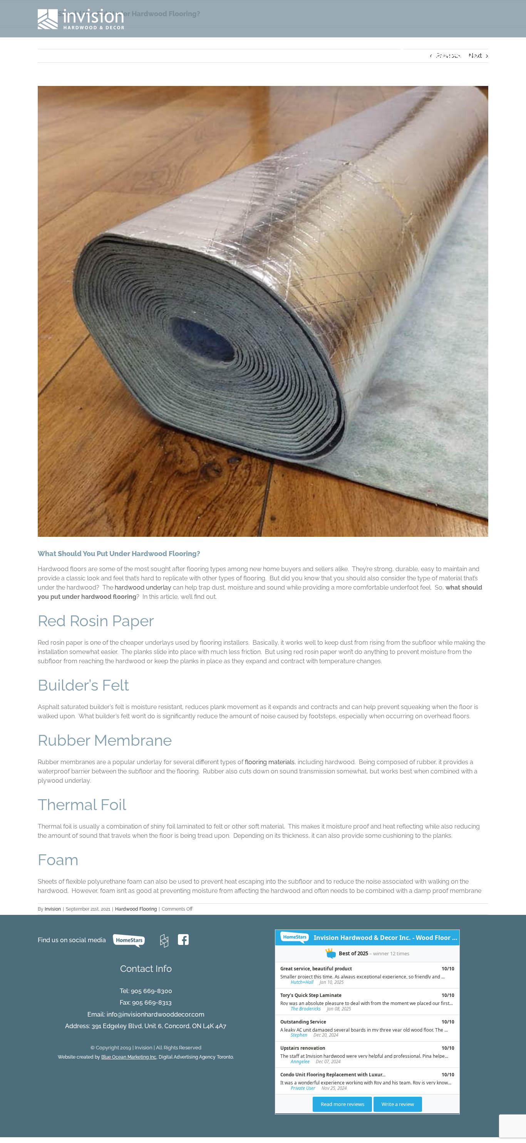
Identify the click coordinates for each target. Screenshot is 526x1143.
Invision (53, 909)
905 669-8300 (151, 991)
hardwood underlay (143, 587)
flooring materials (270, 762)
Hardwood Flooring (136, 909)
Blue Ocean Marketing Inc (128, 1057)
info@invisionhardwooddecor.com (155, 1014)
